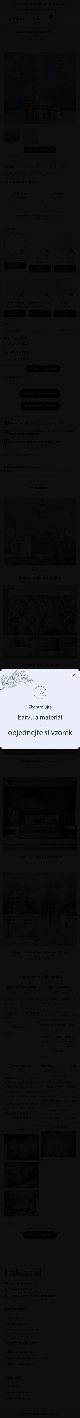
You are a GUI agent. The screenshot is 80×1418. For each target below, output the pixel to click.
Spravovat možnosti (40, 739)
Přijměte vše (40, 729)
